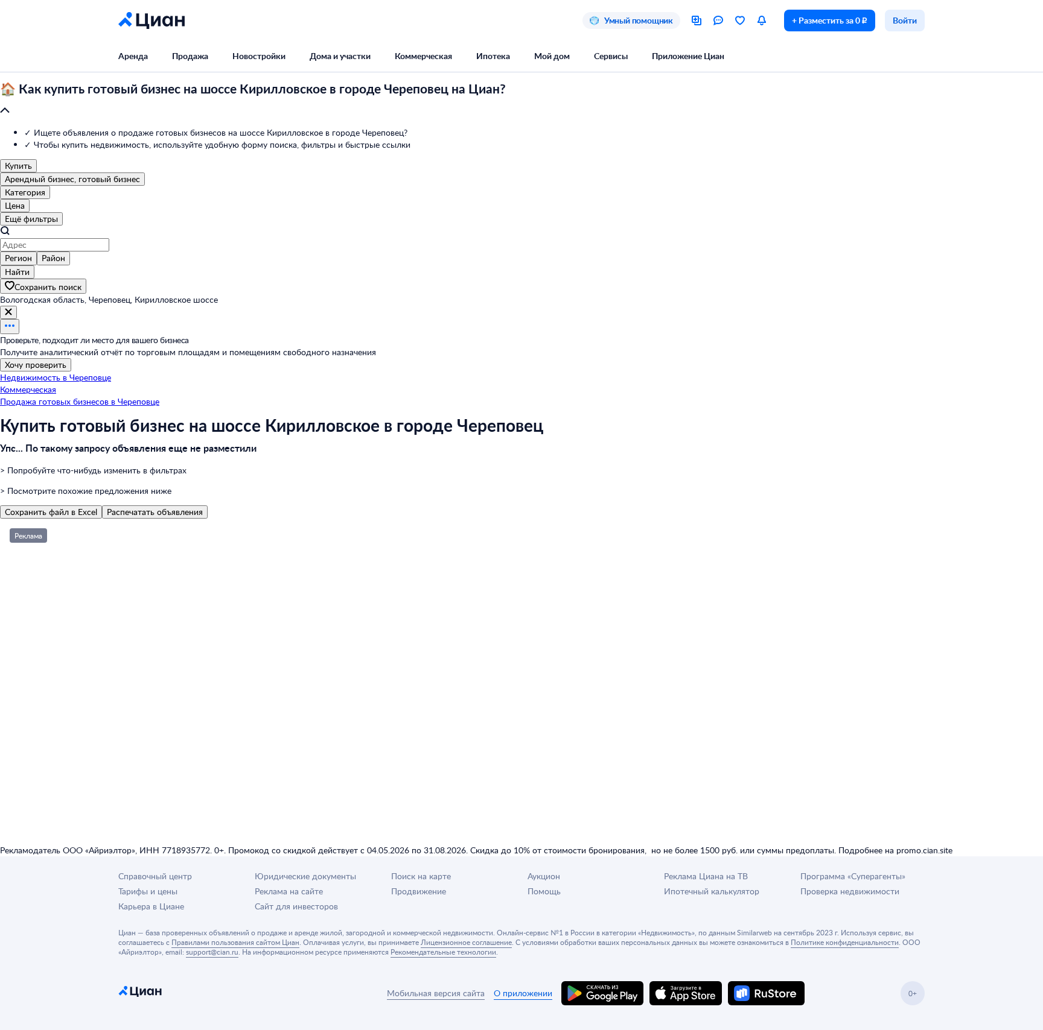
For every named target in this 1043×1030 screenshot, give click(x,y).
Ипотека (493, 56)
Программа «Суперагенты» (852, 876)
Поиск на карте (421, 876)
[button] (521, 100)
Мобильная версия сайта (436, 993)
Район (53, 258)
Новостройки (258, 56)
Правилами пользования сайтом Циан (235, 942)
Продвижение (418, 891)
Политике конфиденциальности (845, 942)
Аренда (133, 56)
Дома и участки (340, 56)
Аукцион (544, 876)
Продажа (190, 56)
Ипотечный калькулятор (711, 891)
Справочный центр (155, 876)
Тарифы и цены (147, 891)
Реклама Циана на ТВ (706, 876)
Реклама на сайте (289, 891)
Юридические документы (305, 876)
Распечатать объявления (155, 511)
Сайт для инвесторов (296, 906)
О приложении (523, 993)
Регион (18, 258)
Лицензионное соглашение (466, 942)
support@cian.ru (212, 951)
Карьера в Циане (151, 906)
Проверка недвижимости (849, 891)
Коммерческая (423, 56)
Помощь (544, 891)
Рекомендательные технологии (443, 951)
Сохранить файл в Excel (51, 511)
